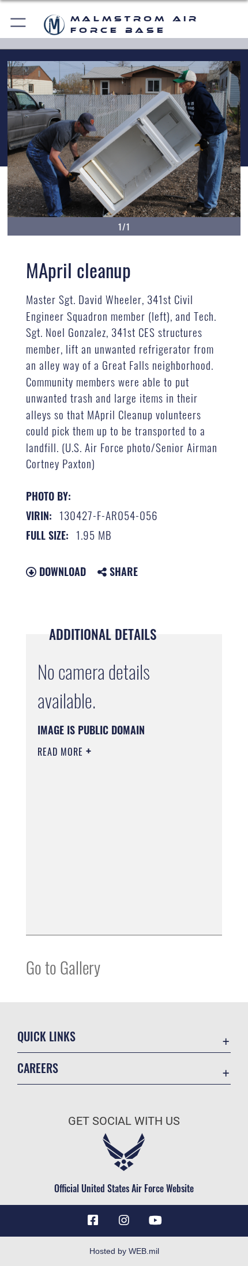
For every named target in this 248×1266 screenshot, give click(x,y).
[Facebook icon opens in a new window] (93, 1220)
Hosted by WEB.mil (124, 1251)
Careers (37, 1068)
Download (61, 571)
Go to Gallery (63, 966)
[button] (18, 24)
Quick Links (46, 1036)
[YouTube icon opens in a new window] (155, 1220)
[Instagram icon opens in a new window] (124, 1220)
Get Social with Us (124, 1121)
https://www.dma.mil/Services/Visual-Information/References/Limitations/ (107, 897)
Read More (61, 752)
